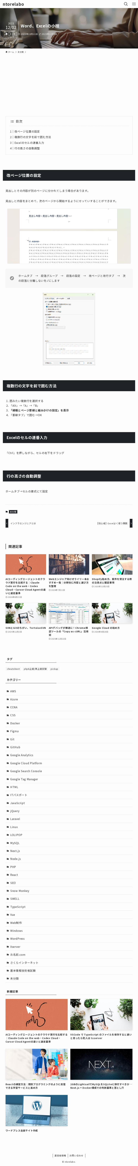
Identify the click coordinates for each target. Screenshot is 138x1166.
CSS (13, 715)
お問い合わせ (76, 1155)
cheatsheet (13, 668)
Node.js (15, 859)
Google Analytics (21, 755)
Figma (14, 731)
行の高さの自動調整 (27, 148)
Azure (14, 699)
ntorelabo (13, 4)
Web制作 (16, 923)
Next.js (15, 851)
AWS (13, 691)
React (14, 875)
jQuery (15, 811)
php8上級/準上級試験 (35, 668)
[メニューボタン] (134, 4)
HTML (14, 787)
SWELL (15, 899)
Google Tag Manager (24, 779)
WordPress (17, 938)
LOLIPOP (16, 835)
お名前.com (18, 954)
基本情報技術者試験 (23, 970)
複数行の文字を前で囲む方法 (32, 137)
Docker (15, 723)
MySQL (15, 843)
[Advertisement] (69, 80)
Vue (12, 915)
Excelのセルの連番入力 (29, 143)
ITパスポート (18, 795)
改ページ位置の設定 (27, 131)
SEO (13, 883)
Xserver (15, 947)
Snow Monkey (19, 891)
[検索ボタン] (126, 4)
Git (12, 739)
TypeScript (18, 907)
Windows (16, 931)
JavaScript (17, 803)
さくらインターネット (24, 963)
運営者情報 (60, 1155)
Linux (14, 827)
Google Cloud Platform (26, 763)
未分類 (13, 34)
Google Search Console (26, 771)
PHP (13, 867)
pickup (54, 668)
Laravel (15, 819)
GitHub (15, 747)
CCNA (14, 707)
